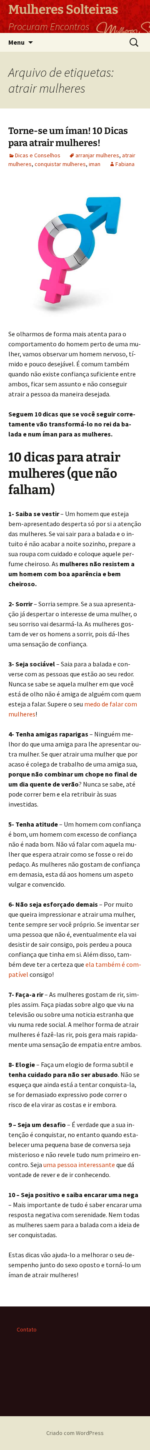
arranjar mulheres (97, 155)
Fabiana (125, 164)
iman (94, 164)
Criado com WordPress (75, 1433)
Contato (27, 1329)
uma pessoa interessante (79, 1164)
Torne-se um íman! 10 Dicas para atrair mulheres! (68, 137)
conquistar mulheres (60, 164)
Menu (16, 42)
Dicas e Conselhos (37, 155)
